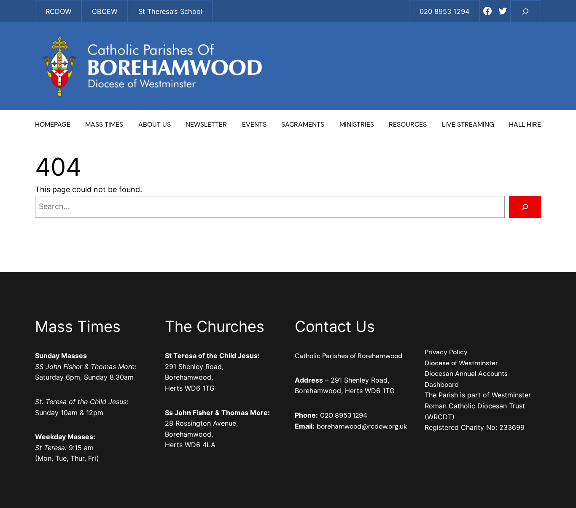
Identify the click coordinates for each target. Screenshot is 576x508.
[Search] (525, 207)
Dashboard (442, 384)
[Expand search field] (525, 11)
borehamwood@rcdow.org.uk (362, 426)
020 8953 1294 (343, 415)
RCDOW (58, 11)
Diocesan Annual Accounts (466, 373)
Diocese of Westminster (461, 363)
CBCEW (104, 11)
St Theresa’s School (170, 11)
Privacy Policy (446, 352)
